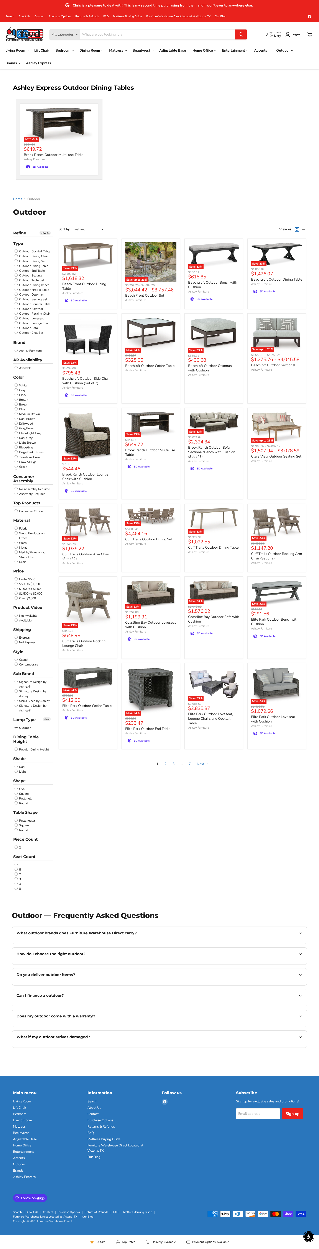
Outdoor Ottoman (31, 295)
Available (24, 368)
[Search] (241, 34)
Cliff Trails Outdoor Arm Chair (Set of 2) (85, 556)
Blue (21, 409)
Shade (19, 758)
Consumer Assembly (23, 479)
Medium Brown (29, 414)
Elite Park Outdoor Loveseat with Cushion (273, 719)
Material (21, 520)
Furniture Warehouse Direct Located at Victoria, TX (178, 16)
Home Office (203, 50)
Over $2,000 (27, 598)
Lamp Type (24, 719)
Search (9, 16)
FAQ (106, 16)
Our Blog (220, 16)
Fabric (22, 528)
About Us (24, 16)
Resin (22, 562)
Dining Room (90, 50)
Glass (22, 543)
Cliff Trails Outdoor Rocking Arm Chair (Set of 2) (276, 556)
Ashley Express (38, 63)
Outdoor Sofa (28, 328)
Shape (19, 780)
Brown (23, 400)
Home (18, 199)
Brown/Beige (27, 462)
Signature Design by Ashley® (32, 684)
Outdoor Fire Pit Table (33, 290)
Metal (22, 548)
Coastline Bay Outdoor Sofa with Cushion (213, 619)
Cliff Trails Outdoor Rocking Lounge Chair (83, 643)
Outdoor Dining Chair (33, 256)
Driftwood (25, 424)
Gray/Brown (26, 428)
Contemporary (28, 664)
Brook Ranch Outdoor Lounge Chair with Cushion (85, 476)
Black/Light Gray (29, 433)
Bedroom (63, 50)
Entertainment (234, 50)
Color (18, 377)
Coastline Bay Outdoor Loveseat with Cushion (150, 624)
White (22, 385)
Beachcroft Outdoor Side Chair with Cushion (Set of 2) (86, 381)
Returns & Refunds (87, 16)
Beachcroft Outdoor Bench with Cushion (212, 284)
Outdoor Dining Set (32, 261)
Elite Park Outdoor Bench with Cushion (274, 621)
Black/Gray (25, 447)
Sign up (292, 1113)
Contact (39, 16)
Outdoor (283, 50)
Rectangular (26, 821)
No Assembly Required (34, 489)
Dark (21, 767)
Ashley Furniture (34, 159)
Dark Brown (26, 419)
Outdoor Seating (30, 275)
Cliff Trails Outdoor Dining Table (213, 547)
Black (22, 395)
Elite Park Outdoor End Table (147, 728)
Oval (21, 789)
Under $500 (26, 579)
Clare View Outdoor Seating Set (276, 456)
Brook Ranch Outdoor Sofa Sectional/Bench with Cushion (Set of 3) (211, 452)
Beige (22, 404)
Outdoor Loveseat (31, 318)
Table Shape (25, 812)
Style (18, 651)
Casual (23, 660)
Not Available (27, 616)
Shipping (22, 629)
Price (18, 571)
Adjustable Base (172, 50)
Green (22, 467)
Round (23, 803)
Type (18, 243)
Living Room (15, 50)
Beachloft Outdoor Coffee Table (150, 365)
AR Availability (27, 360)
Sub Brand (23, 673)
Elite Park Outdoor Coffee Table (87, 705)
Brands (11, 63)
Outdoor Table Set (31, 280)
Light (22, 772)
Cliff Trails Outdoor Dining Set (149, 539)
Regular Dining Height (33, 749)
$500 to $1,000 (29, 584)
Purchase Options (60, 16)
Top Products (26, 503)
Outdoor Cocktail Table (34, 251)
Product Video (27, 607)
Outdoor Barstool (30, 309)
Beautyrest (142, 50)
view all (45, 233)
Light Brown (27, 443)
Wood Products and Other (32, 535)
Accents (261, 50)
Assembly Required (31, 494)
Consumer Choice (30, 511)
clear (47, 719)
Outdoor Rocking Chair (34, 314)
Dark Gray (25, 438)
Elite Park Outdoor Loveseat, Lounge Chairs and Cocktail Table (210, 719)
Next (201, 764)
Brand (19, 342)
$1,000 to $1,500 (30, 589)
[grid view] (297, 229)
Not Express (27, 643)
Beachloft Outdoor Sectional (273, 365)
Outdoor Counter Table (34, 304)
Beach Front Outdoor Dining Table (84, 286)
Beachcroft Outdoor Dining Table (276, 279)
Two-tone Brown (30, 457)
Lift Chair (41, 50)
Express (24, 638)
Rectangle (25, 798)
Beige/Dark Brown (31, 452)
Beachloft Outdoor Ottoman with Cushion (210, 368)
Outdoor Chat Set (30, 333)
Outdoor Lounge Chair (33, 323)
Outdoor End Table (31, 271)
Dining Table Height (26, 739)
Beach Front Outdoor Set (144, 295)
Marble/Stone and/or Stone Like (32, 554)
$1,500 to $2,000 (30, 594)
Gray (21, 390)
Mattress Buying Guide (127, 16)
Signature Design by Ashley (32, 693)
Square (23, 794)
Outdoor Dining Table (33, 266)
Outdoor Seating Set (32, 299)
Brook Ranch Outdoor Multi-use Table (53, 154)
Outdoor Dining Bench (33, 285)
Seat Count (24, 856)
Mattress (116, 50)
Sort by (64, 229)
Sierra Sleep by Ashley (34, 701)
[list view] (303, 229)
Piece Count (25, 839)
